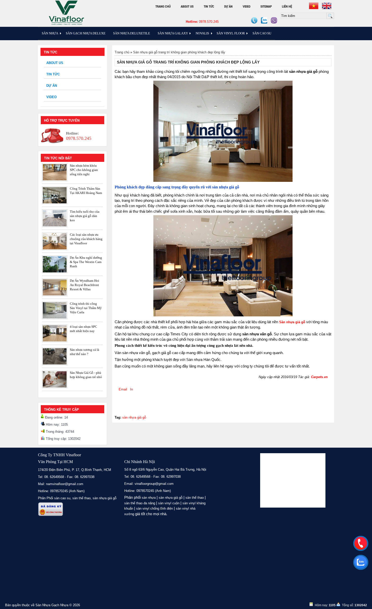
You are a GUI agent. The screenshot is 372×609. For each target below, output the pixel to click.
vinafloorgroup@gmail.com (154, 484)
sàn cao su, (62, 498)
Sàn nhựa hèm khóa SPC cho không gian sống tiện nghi (84, 170)
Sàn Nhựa (50, 33)
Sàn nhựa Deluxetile (131, 33)
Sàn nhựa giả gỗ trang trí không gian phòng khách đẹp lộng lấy (179, 52)
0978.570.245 (202, 22)
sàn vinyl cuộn (168, 503)
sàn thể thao (194, 497)
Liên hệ (287, 6)
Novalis (202, 33)
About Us (187, 6)
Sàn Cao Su (262, 33)
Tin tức (209, 6)
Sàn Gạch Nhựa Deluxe (86, 33)
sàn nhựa (149, 497)
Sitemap (266, 6)
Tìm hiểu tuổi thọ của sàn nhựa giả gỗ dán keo (84, 216)
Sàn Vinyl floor (231, 33)
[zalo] (360, 562)
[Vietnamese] (313, 6)
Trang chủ (163, 6)
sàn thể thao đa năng (139, 503)
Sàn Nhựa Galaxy (173, 33)
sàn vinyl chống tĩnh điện (154, 508)
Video (246, 6)
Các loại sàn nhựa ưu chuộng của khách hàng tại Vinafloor (86, 239)
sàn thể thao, (82, 498)
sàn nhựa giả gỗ (134, 417)
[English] (327, 6)
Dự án (228, 6)
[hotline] (360, 543)
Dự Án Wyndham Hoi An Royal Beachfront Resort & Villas (84, 285)
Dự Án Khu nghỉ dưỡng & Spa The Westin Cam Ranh (86, 262)
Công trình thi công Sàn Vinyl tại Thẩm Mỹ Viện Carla (86, 308)
